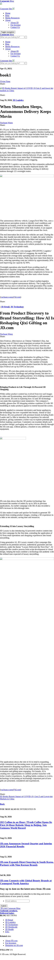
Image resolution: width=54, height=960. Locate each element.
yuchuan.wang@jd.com (10, 297)
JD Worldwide (11, 927)
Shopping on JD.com (14, 945)
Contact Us (15, 27)
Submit (3, 906)
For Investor (15, 25)
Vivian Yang (5, 81)
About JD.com (11, 941)
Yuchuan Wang (6, 123)
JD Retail (5, 307)
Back (2, 804)
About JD (14, 23)
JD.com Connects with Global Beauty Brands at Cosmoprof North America (26, 882)
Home (7, 13)
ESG (7, 932)
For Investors (10, 943)
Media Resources (12, 18)
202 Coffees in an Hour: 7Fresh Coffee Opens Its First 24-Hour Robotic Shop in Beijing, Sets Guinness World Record (26, 825)
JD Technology (17, 307)
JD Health (9, 929)
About (7, 20)
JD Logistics (18, 100)
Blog (7, 15)
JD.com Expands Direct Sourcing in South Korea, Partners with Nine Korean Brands (27, 863)
